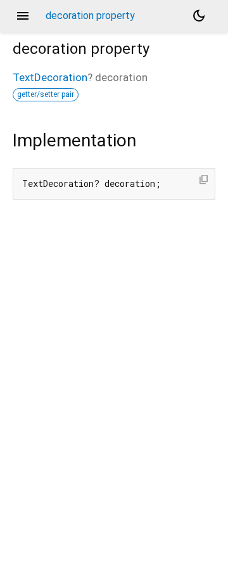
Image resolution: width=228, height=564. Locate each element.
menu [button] (22, 15)
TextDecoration (50, 77)
